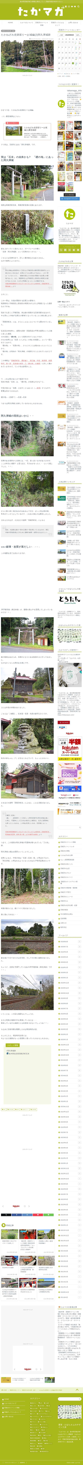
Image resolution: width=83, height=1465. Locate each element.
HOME (10, 22)
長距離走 (40, 1446)
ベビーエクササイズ (47, 1416)
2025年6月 (70, 1015)
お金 (49, 1405)
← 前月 (61, 35)
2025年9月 (70, 1000)
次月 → (78, 35)
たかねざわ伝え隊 (67, 857)
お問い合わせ (73, 22)
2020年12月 (70, 1294)
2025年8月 (70, 1005)
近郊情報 (64, 920)
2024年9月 (70, 1061)
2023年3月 (70, 1154)
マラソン (34, 1422)
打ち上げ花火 (48, 1435)
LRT (41, 1403)
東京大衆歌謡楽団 (36, 1438)
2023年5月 (70, 1144)
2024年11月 (70, 1051)
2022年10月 (70, 1180)
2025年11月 (70, 989)
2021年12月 (70, 1232)
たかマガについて (26, 22)
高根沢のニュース (67, 898)
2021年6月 (70, 1263)
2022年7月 (70, 1196)
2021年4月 (70, 1273)
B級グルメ (34, 1403)
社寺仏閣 (11, 1109)
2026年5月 (70, 958)
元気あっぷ (44, 1427)
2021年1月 (70, 1288)
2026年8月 (70, 943)
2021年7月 (70, 1257)
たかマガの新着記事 (69, 1309)
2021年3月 (70, 1278)
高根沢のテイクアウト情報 (69, 884)
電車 (43, 1448)
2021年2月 (70, 1283)
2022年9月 (70, 1185)
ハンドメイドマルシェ (43, 1413)
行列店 (46, 1440)
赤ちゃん (34, 1443)
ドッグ (33, 1413)
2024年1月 (70, 1103)
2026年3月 (70, 969)
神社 (4, 1109)
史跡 (17, 1109)
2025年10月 (70, 995)
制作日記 (64, 929)
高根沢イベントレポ (67, 848)
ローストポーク (35, 1427)
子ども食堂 (42, 1432)
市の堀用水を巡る (67, 915)
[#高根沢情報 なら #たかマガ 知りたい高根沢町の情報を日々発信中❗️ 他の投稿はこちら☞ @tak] (61, 186)
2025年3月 (70, 1031)
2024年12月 (70, 1046)
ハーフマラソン (35, 1416)
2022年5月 (70, 1206)
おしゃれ (34, 1405)
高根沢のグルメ (66, 874)
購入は (63, 662)
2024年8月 (70, 1067)
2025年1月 (70, 1041)
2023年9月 (70, 1123)
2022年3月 (70, 1216)
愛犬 (40, 1435)
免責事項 (22, 1462)
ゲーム (41, 1411)
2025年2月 (70, 1036)
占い (33, 1430)
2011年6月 (70, 1299)
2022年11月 (70, 1175)
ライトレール (44, 1424)
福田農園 (34, 1440)
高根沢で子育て (66, 894)
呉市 (38, 1430)
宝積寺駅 (34, 1109)
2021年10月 (70, 1242)
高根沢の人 (64, 902)
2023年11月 (70, 1113)
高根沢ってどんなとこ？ (57, 23)
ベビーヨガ (34, 1419)
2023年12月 (70, 1108)
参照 (38, 388)
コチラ (67, 302)
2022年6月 (70, 1201)
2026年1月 (70, 979)
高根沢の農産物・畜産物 (69, 889)
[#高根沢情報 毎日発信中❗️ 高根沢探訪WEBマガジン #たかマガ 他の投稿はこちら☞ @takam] (61, 125)
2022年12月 (70, 1170)
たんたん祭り (35, 1408)
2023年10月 (70, 1118)
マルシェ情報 (42, 1422)
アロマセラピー (44, 1408)
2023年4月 (70, 1149)
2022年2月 (70, 1221)
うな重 (47, 1403)
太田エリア (34, 1432)
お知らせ (64, 924)
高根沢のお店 (65, 870)
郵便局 (40, 1443)
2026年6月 (70, 953)
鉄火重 (33, 1446)
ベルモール (42, 1419)
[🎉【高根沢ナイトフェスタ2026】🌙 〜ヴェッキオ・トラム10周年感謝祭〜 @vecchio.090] (61, 145)
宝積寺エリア (25, 1109)
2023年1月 (70, 1165)
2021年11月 (70, 1237)
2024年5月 (70, 1082)
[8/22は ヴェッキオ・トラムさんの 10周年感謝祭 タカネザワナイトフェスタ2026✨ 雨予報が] (78, 125)
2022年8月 (70, 1190)
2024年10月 (70, 1056)
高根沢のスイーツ (67, 879)
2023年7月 (70, 1134)
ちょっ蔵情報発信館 (67, 861)
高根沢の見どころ (67, 865)
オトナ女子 (34, 1411)
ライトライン (35, 1424)
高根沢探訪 (64, 911)
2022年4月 (70, 1211)
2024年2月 (70, 1098)
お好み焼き (41, 1405)
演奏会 (44, 1438)
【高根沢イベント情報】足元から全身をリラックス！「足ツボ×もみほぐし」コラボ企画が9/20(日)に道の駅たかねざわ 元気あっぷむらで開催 (69, 1347)
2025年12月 (70, 984)
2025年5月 (70, 1020)
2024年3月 (70, 1092)
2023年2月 (70, 1160)
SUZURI (61, 654)
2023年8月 (70, 1129)
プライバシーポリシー (11, 1462)
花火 (40, 1440)
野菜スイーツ (49, 1443)
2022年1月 (70, 1226)
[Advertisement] (27, 91)
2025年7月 (70, 1010)
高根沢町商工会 (44, 1451)
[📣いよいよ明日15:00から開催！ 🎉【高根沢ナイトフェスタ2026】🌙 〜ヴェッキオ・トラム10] (69, 135)
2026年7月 (70, 948)
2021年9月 (70, 1247)
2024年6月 (70, 1077)
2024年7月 (70, 1072)
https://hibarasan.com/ (66, 715)
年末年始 (34, 1435)
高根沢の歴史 (35, 1451)
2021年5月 (70, 1268)
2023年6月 (70, 1139)
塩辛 (44, 1430)
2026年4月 (70, 964)
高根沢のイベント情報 (41, 23)
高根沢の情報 (65, 852)
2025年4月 (70, 1025)
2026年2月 (70, 974)
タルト (48, 1411)
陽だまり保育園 (35, 1448)
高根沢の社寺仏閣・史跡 (8, 30)
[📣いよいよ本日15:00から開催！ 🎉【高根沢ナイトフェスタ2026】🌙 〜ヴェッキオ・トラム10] (61, 135)
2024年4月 (70, 1087)
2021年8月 (70, 1252)
